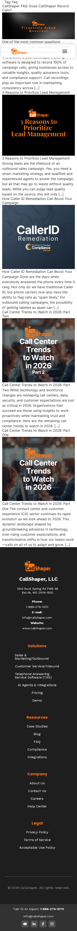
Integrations (37, 757)
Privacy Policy (37, 832)
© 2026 (14, 888)
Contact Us (37, 791)
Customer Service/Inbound (37, 666)
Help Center (37, 806)
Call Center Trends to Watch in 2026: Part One (36, 432)
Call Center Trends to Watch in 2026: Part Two (36, 314)
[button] (65, 51)
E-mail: (37, 612)
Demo (37, 700)
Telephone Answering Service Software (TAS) (33, 675)
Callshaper (28, 888)
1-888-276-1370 (52, 909)
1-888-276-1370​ (37, 607)
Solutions (37, 646)
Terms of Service (37, 840)
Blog (37, 734)
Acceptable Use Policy (37, 847)
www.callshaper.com (37, 628)
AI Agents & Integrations (37, 685)
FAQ (37, 742)
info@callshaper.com (37, 617)
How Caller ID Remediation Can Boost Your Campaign (37, 201)
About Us (37, 783)
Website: (37, 623)
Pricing (37, 693)
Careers (37, 799)
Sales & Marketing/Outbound (32, 657)
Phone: (37, 601)
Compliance (37, 749)
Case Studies (37, 726)
